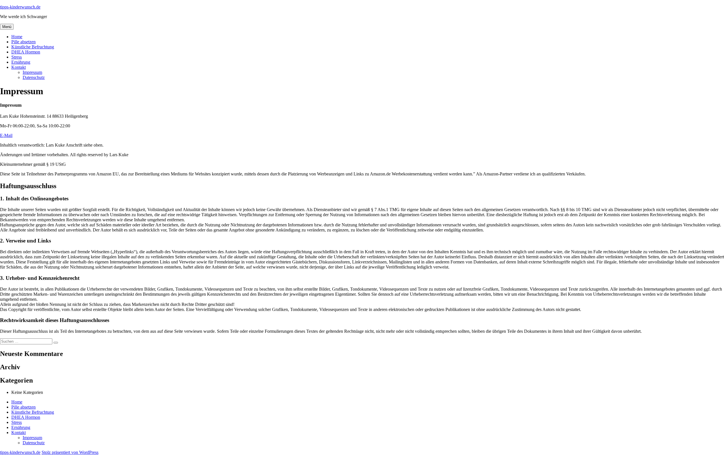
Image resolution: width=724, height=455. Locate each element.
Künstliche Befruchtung (32, 46)
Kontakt (18, 67)
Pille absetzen (23, 41)
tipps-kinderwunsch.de (20, 7)
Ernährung (20, 62)
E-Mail (6, 135)
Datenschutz (34, 77)
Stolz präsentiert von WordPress (70, 452)
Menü (6, 27)
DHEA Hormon (25, 52)
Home (16, 36)
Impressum (32, 72)
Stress (16, 57)
